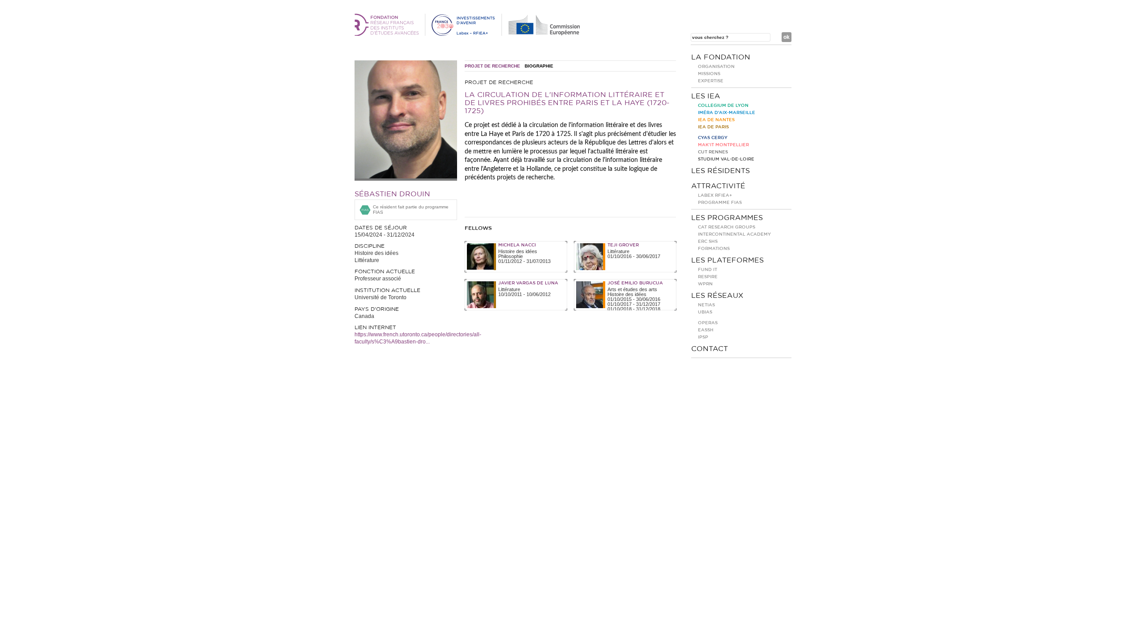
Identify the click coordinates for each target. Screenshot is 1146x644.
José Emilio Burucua (635, 283)
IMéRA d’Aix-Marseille (726, 112)
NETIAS (706, 305)
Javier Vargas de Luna (528, 283)
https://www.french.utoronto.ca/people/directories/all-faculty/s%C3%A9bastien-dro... (418, 338)
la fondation (720, 57)
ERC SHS (708, 241)
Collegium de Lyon (723, 105)
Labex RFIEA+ (715, 195)
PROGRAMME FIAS (720, 202)
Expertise (710, 81)
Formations (714, 248)
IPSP (703, 337)
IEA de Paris (713, 127)
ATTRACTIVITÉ (718, 186)
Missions (709, 74)
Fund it (707, 269)
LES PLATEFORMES (727, 260)
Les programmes (727, 217)
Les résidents (720, 170)
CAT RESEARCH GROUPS (726, 227)
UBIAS (705, 312)
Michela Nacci (517, 245)
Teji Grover (623, 245)
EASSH (706, 330)
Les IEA (705, 96)
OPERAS (708, 323)
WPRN (705, 284)
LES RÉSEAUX (717, 295)
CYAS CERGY (712, 138)
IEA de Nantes (716, 120)
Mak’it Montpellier (723, 145)
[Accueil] (469, 34)
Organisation (716, 66)
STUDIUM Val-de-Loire (726, 159)
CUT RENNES (713, 152)
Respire (708, 277)
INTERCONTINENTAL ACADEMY (734, 234)
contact (709, 348)
